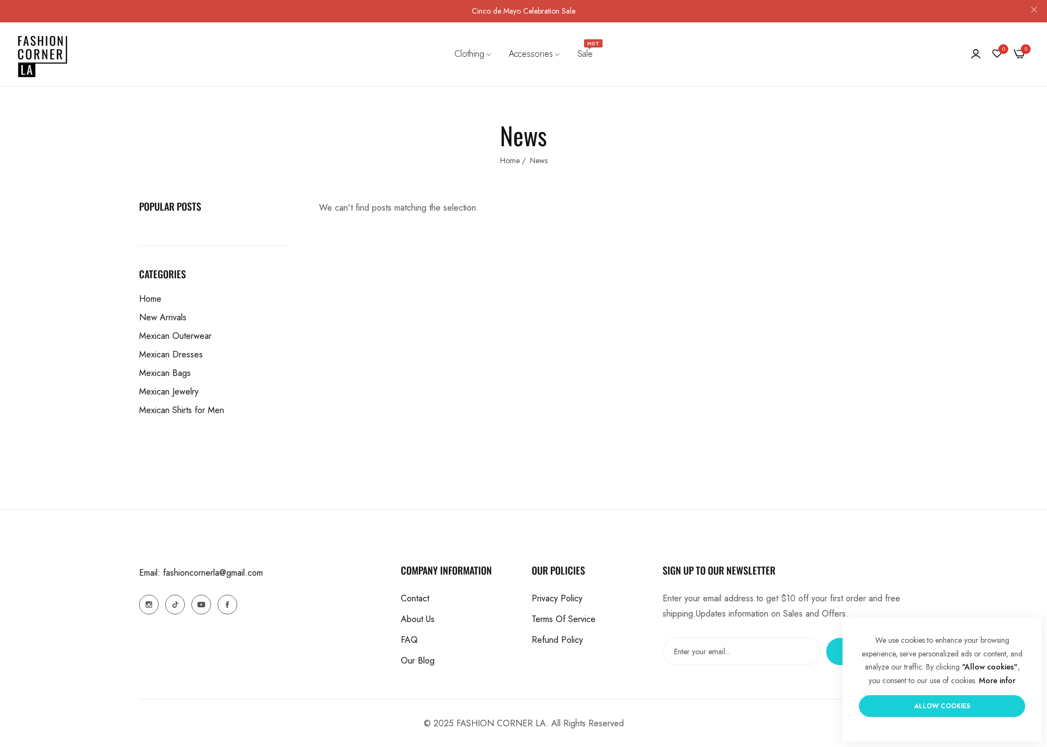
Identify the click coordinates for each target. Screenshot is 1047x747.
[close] (1034, 11)
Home (510, 160)
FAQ (409, 639)
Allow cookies (942, 706)
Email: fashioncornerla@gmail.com (201, 572)
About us (418, 618)
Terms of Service (563, 618)
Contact (415, 597)
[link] (473, 54)
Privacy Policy (557, 597)
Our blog (418, 660)
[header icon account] (975, 54)
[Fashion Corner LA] (42, 54)
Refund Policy (557, 639)
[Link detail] (149, 604)
